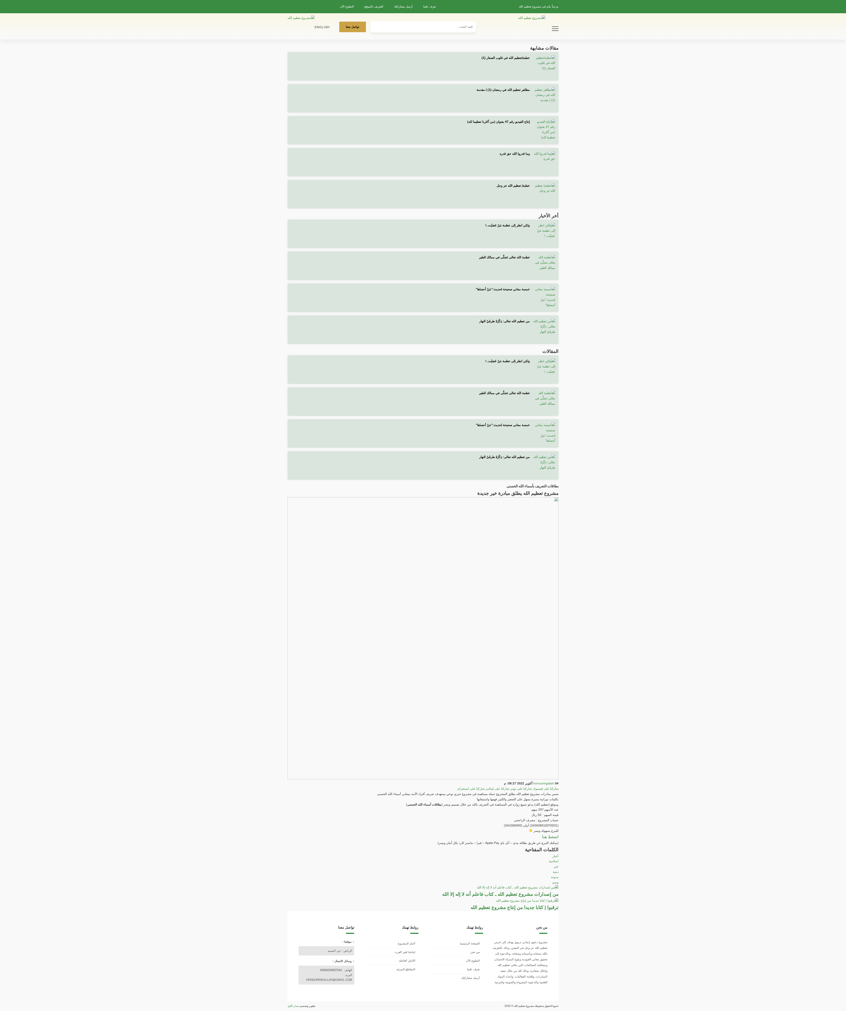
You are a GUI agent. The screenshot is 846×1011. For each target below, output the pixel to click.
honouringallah (543, 783)
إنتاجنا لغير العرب (405, 952)
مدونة (554, 877)
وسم (555, 882)
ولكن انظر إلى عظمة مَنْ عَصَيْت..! (507, 225)
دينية (555, 871)
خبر (556, 866)
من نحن (475, 952)
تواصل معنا (352, 26)
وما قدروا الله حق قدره (515, 153)
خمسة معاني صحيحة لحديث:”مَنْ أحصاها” (503, 289)
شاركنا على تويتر (521, 788)
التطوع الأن (347, 6)
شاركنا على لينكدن (497, 788)
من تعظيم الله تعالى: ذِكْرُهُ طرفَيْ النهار (504, 321)
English (322, 27)
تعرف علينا (429, 6)
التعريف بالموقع (373, 6)
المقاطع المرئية (405, 969)
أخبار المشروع (406, 943)
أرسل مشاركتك (403, 6)
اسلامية (553, 861)
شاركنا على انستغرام (471, 788)
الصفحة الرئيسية (470, 943)
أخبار (555, 856)
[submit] (375, 25)
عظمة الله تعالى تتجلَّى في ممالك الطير (504, 257)
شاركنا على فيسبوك (545, 788)
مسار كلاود (293, 1005)
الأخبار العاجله (407, 960)
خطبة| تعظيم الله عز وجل (513, 185)
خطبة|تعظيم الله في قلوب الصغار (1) (506, 58)
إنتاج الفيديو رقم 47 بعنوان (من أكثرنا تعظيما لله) (498, 121)
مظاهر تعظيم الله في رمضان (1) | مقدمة (503, 89)
